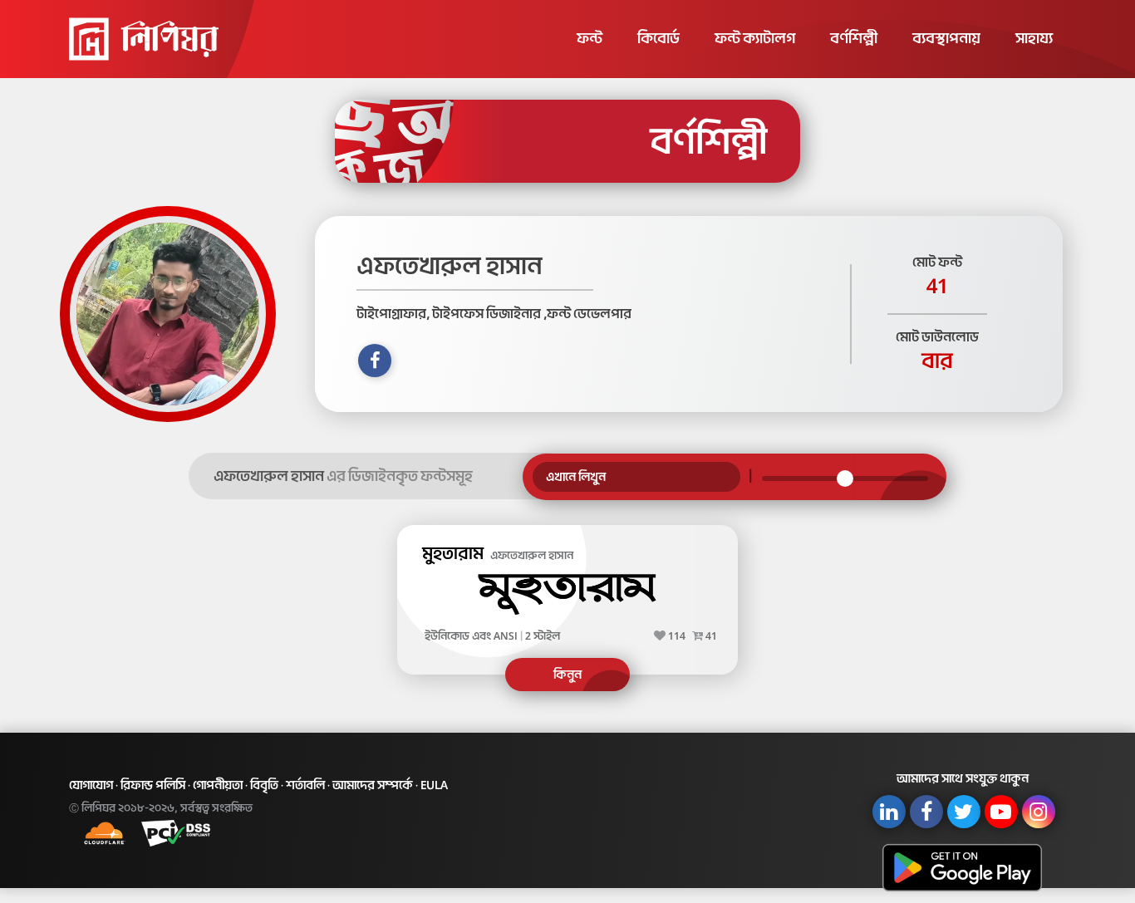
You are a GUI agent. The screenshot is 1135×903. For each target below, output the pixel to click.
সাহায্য (1034, 38)
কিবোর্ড (658, 38)
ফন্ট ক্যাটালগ (755, 38)
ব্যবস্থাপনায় (946, 38)
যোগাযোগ (91, 785)
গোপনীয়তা (218, 785)
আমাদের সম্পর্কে (372, 785)
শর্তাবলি (305, 785)
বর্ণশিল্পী (853, 38)
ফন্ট (589, 38)
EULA (434, 785)
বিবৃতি (264, 785)
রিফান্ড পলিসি (152, 785)
